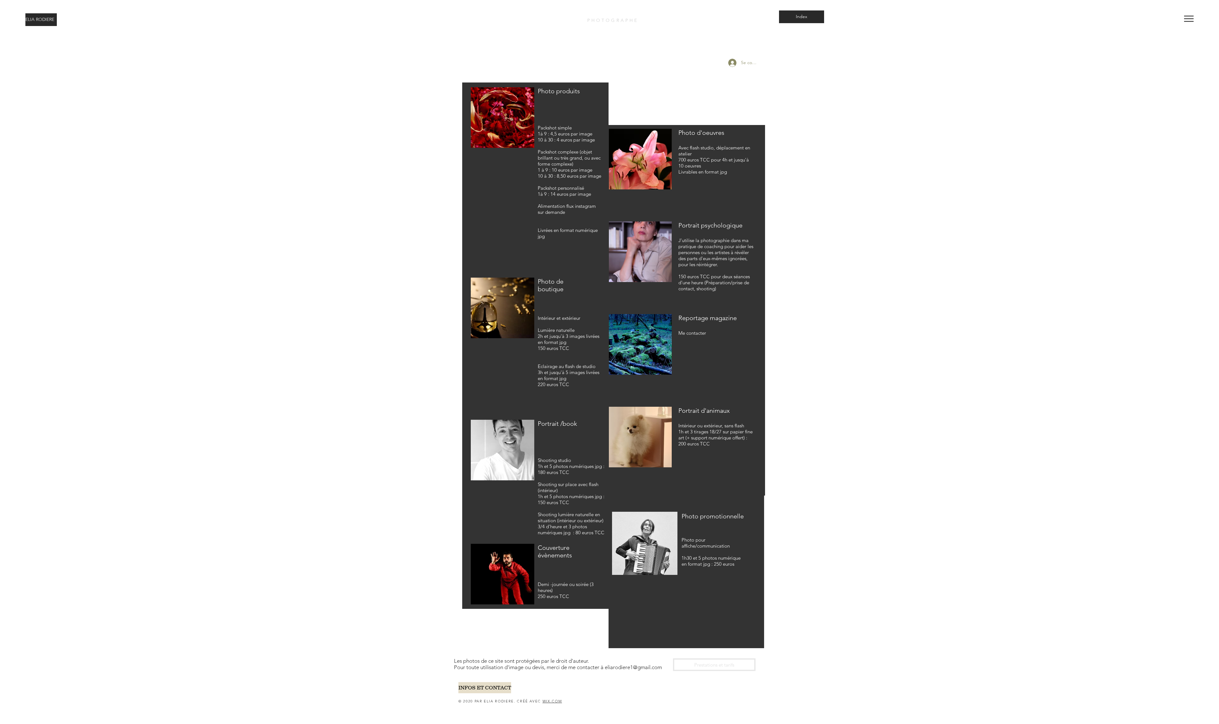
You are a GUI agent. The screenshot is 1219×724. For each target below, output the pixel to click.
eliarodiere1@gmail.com (633, 667)
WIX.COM (552, 701)
